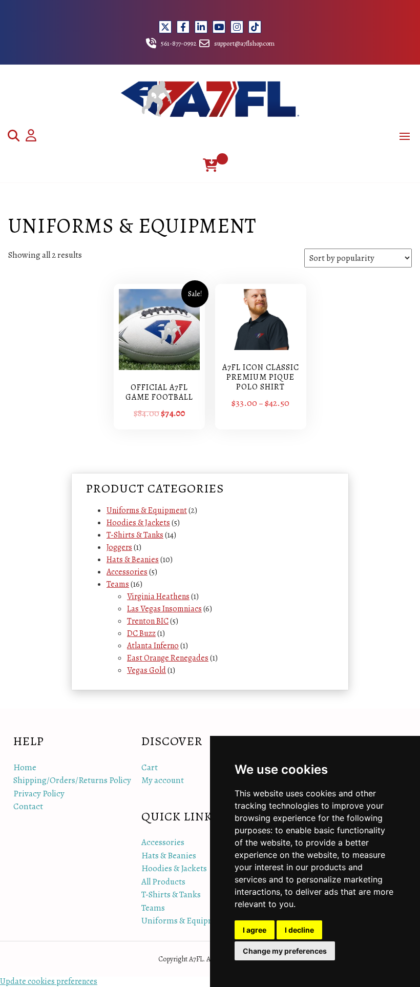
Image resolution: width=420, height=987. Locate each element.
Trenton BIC (148, 621)
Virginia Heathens (158, 596)
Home (24, 767)
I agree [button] (254, 930)
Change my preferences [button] (285, 951)
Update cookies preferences (48, 981)
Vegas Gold (146, 670)
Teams (118, 584)
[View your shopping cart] (210, 165)
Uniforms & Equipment (147, 510)
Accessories (127, 572)
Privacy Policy (39, 793)
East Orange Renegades (167, 658)
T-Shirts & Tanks (135, 535)
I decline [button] (299, 930)
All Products (163, 882)
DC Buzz (141, 633)
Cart (149, 767)
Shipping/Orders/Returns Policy (72, 780)
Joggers (119, 547)
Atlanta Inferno (153, 645)
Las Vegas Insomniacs (164, 608)
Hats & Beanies (133, 559)
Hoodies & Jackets (138, 522)
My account (162, 780)
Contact (28, 806)
